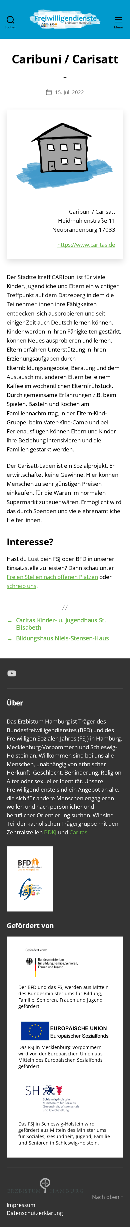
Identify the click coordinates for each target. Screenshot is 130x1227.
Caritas (78, 832)
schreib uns (21, 586)
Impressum (21, 1205)
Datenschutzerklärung (35, 1213)
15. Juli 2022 (69, 92)
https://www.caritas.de (86, 244)
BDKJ (50, 832)
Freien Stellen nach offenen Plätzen (52, 577)
